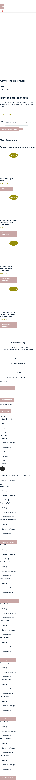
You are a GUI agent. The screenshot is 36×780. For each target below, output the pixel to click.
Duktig (4, 452)
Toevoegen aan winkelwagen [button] (6, 233)
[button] (18, 12)
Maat (2, 121)
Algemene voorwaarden (10, 475)
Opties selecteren (7, 189)
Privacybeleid (26, 475)
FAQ (3, 423)
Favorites (5, 456)
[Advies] (18, 367)
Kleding (4, 438)
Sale (3, 460)
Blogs (4, 428)
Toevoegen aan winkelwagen (9, 129)
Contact (4, 432)
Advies (18, 373)
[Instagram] (2, 468)
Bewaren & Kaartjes (9, 443)
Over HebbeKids (7, 419)
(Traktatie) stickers (8, 447)
